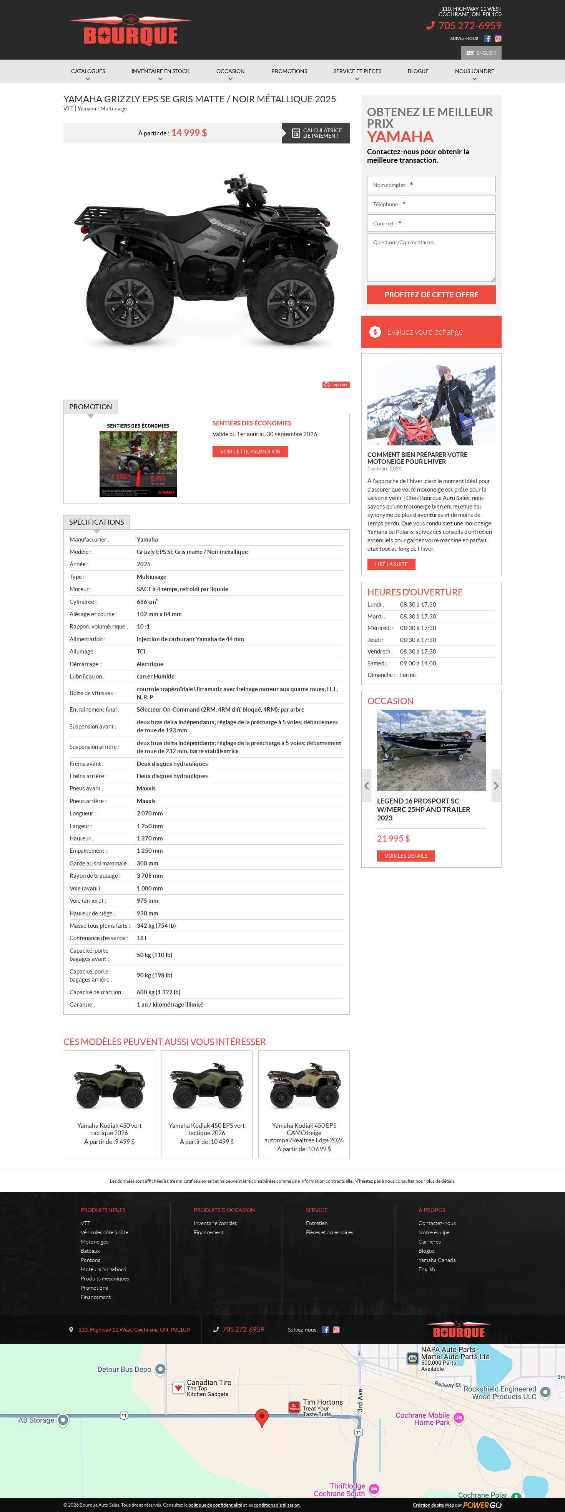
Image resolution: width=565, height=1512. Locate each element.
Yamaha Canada (437, 1260)
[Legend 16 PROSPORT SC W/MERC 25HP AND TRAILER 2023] (431, 750)
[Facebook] (487, 38)
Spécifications (96, 522)
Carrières (430, 1242)
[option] (431, 786)
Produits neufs (103, 1210)
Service (316, 1210)
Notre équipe (434, 1232)
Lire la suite (391, 564)
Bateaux (90, 1251)
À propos (432, 1210)
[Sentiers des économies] (138, 458)
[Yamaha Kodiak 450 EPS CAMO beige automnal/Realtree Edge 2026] (304, 1086)
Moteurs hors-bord (103, 1269)
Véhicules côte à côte (104, 1232)
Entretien (317, 1223)
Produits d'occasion (224, 1210)
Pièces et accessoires (329, 1232)
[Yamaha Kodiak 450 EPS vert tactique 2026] (206, 1086)
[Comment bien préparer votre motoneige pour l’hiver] (431, 402)
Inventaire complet (215, 1223)
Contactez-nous (437, 1223)
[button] (366, 785)
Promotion (90, 407)
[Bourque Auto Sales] (130, 30)
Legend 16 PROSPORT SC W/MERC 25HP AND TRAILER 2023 (423, 809)
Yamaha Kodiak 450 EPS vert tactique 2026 (207, 1129)
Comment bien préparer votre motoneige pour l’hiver (417, 458)
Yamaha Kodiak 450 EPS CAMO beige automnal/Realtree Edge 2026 (304, 1133)
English (486, 52)
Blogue (427, 1251)
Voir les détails (406, 856)
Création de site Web (433, 1504)
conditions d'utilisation (277, 1504)
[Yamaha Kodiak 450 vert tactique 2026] (109, 1086)
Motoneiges (94, 1242)
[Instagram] (498, 38)
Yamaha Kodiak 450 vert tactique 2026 (109, 1129)
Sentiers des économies (252, 423)
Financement (96, 1297)
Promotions (94, 1288)
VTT (85, 1223)
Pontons (90, 1260)
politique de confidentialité (215, 1504)
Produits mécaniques (105, 1278)
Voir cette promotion (250, 452)
